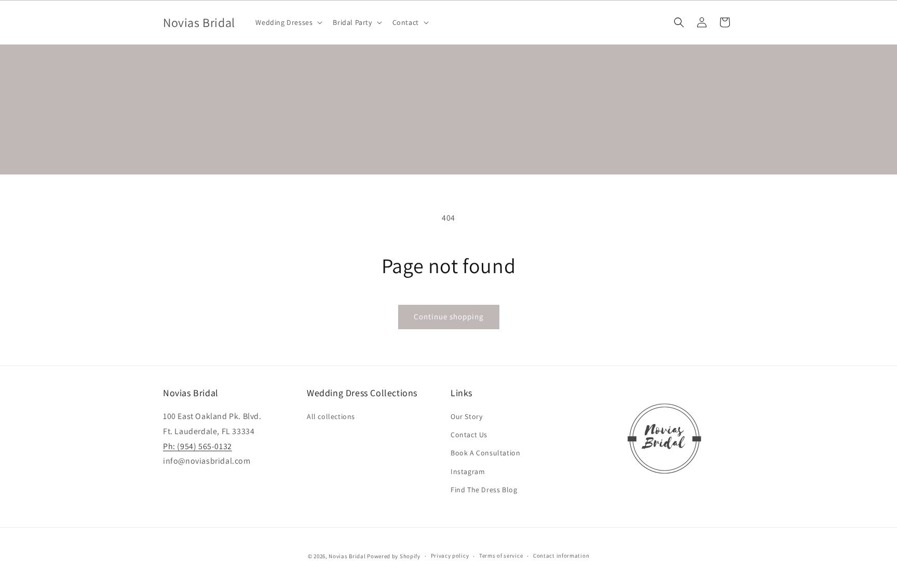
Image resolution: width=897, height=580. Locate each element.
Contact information (561, 555)
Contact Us (469, 434)
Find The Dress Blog (484, 489)
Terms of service (501, 555)
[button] (288, 22)
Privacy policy (450, 555)
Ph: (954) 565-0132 (197, 446)
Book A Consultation (485, 452)
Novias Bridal (347, 556)
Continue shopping (449, 316)
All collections (331, 416)
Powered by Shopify (393, 556)
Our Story (466, 416)
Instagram (468, 471)
